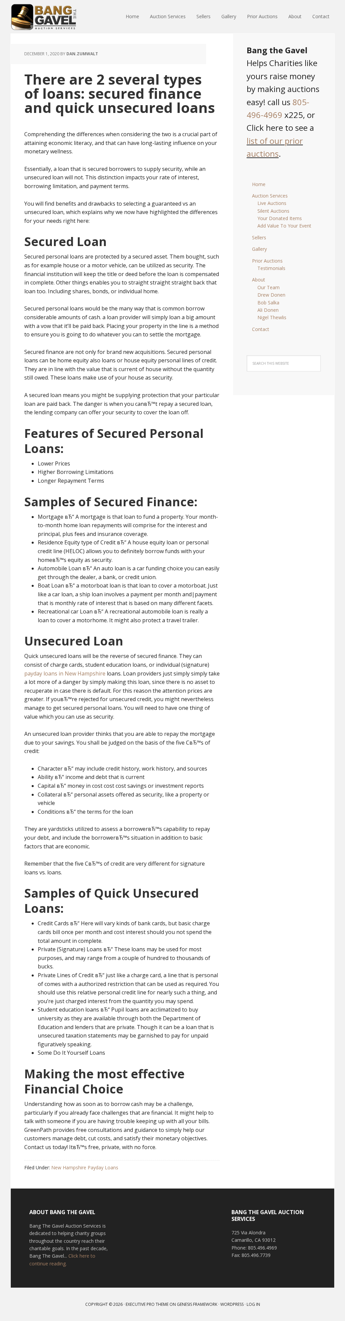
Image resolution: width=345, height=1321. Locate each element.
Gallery (259, 249)
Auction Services (270, 195)
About (258, 279)
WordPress (232, 1304)
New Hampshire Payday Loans (84, 1167)
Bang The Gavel (54, 17)
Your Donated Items (279, 218)
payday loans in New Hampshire (64, 673)
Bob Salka (268, 302)
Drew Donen (271, 295)
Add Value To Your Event (284, 225)
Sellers (259, 237)
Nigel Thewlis (271, 317)
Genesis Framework (197, 1304)
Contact (260, 329)
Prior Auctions (267, 261)
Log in (253, 1304)
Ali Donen (268, 310)
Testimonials (271, 268)
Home (258, 184)
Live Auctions (271, 203)
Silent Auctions (273, 211)
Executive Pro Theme (147, 1304)
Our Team (268, 287)
